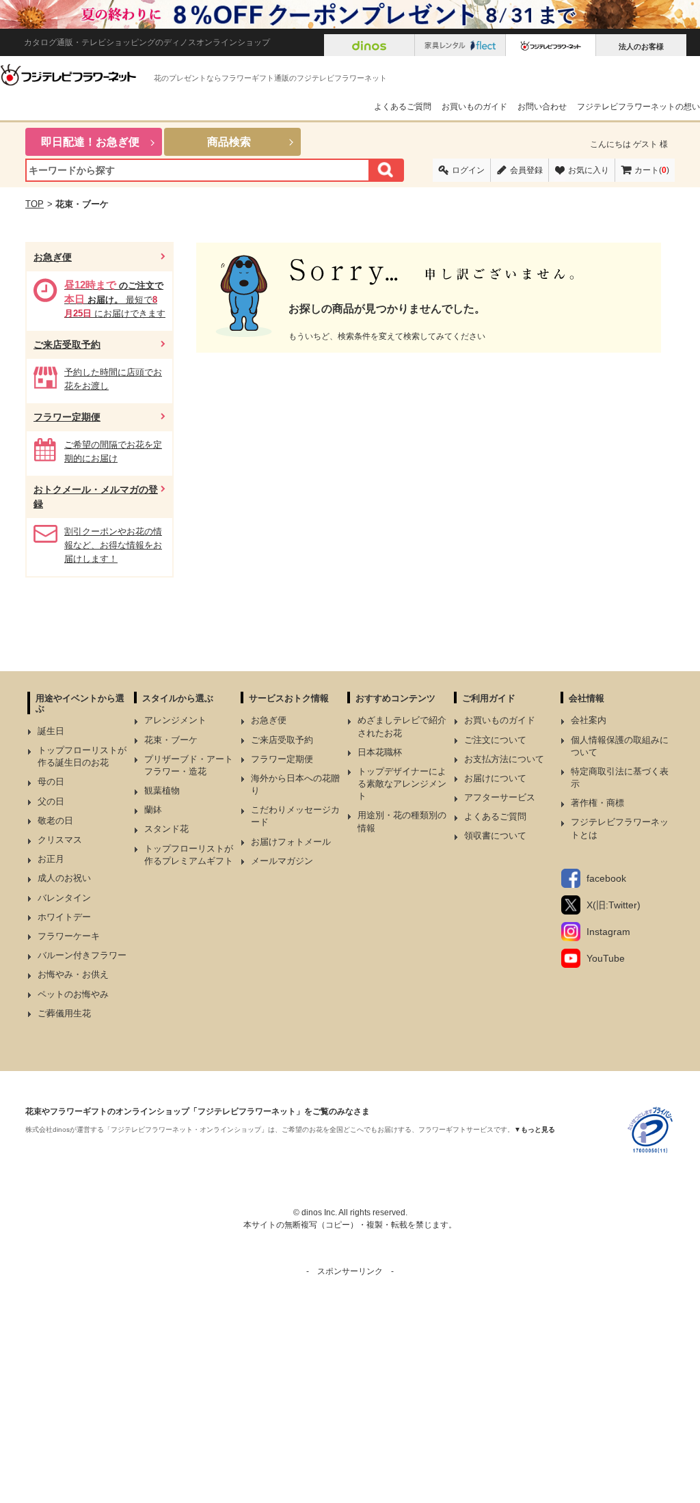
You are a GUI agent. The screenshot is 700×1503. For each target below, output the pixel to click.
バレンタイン (64, 898)
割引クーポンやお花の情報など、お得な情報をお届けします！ (113, 545)
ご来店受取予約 (66, 344)
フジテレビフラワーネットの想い (638, 106)
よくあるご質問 (402, 106)
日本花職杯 (380, 752)
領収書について (495, 835)
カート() (651, 170)
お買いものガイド (474, 106)
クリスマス (60, 840)
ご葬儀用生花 (64, 1013)
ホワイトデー (64, 917)
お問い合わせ (542, 106)
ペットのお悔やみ (73, 994)
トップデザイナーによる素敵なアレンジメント (402, 783)
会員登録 (526, 170)
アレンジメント (175, 720)
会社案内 (588, 720)
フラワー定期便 (66, 416)
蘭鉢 (153, 809)
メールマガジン (282, 861)
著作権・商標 (597, 803)
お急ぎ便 (52, 257)
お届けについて (495, 778)
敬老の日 (55, 820)
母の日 (51, 781)
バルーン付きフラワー (82, 955)
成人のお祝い (64, 878)
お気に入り (588, 170)
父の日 (51, 801)
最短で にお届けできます (114, 299)
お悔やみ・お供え (73, 974)
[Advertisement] (350, 1373)
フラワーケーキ (69, 936)
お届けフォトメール (291, 842)
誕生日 (51, 731)
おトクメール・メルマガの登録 (95, 496)
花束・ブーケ (171, 740)
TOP (34, 204)
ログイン (468, 170)
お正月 (51, 859)
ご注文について (495, 740)
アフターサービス (499, 797)
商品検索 (229, 142)
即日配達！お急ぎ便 (90, 142)
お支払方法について (504, 759)
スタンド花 (166, 829)
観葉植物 (162, 790)
